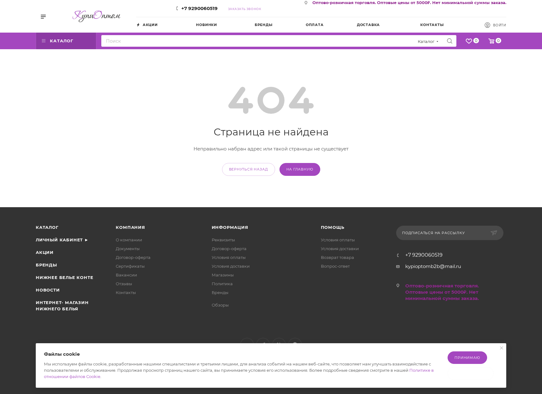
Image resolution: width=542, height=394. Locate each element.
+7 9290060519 (199, 8)
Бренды (46, 264)
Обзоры (220, 304)
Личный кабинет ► (62, 239)
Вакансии (126, 274)
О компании (129, 239)
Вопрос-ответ (335, 266)
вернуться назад (248, 169)
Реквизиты (223, 239)
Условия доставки (231, 266)
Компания (130, 227)
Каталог (47, 227)
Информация (230, 227)
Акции (45, 252)
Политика (222, 283)
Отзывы (124, 283)
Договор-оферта (133, 257)
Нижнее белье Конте (64, 277)
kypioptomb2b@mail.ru (433, 266)
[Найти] (449, 41)
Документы (128, 248)
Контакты (126, 292)
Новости (48, 289)
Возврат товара (337, 257)
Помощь (332, 227)
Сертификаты (130, 266)
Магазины (223, 274)
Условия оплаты (229, 257)
